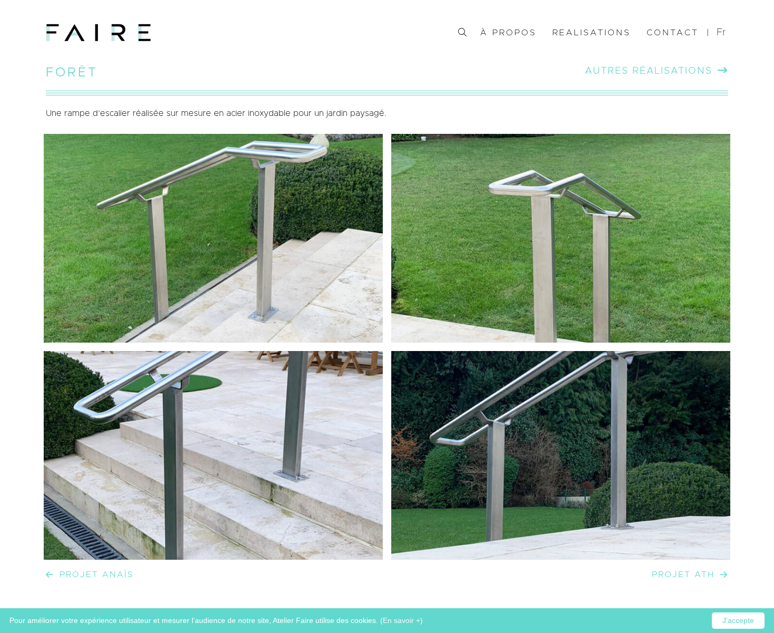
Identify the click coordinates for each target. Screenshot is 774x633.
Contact (673, 32)
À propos (508, 32)
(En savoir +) (401, 620)
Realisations (591, 32)
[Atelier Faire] (98, 32)
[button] (722, 32)
